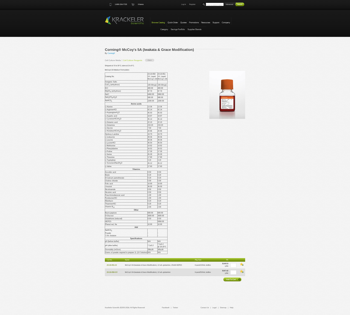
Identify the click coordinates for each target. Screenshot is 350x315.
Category (164, 29)
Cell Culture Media (113, 60)
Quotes (183, 23)
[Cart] (133, 5)
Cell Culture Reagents (132, 60)
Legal (214, 308)
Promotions (194, 23)
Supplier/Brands (194, 29)
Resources (205, 23)
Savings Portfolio (178, 29)
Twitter (175, 308)
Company (226, 23)
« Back (149, 60)
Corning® (111, 53)
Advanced (230, 4)
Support (216, 23)
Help (231, 308)
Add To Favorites (242, 264)
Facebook (165, 308)
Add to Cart (232, 279)
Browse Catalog (158, 23)
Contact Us (205, 308)
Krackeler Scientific (127, 21)
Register (192, 4)
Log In (183, 4)
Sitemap (223, 308)
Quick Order (173, 23)
